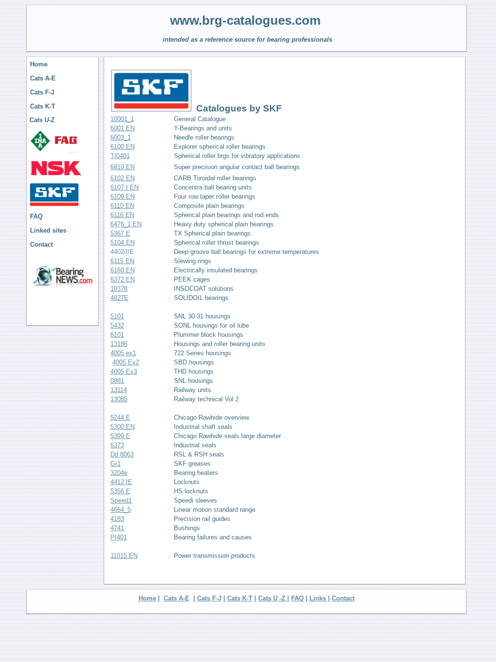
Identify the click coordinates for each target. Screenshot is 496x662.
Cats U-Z (42, 120)
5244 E (120, 417)
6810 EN (122, 167)
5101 (117, 316)
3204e (118, 472)
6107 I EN (124, 187)
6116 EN (122, 215)
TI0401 (120, 155)
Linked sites (48, 230)
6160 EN (122, 270)
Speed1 (121, 500)
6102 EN (122, 178)
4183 (117, 518)
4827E (119, 297)
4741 (117, 528)
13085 (118, 399)
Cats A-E (43, 78)
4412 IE (121, 482)
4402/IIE (122, 251)
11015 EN (124, 555)
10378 (118, 288)
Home (38, 64)
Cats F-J (42, 92)
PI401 (118, 537)
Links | (320, 598)
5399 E (120, 436)
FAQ (36, 216)
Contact (41, 244)
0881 (117, 380)
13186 (118, 343)
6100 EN (122, 146)
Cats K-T (42, 106)
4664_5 (120, 509)
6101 (117, 334)
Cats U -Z (272, 598)
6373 (117, 445)
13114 (118, 390)
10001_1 (122, 119)
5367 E (120, 233)
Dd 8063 (122, 454)
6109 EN (122, 196)
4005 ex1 (123, 353)
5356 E (120, 491)
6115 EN (122, 261)
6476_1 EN (125, 224)
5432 (117, 325)
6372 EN (122, 279)
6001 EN (122, 128)
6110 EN (122, 205)
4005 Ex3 (123, 371)
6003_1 (120, 137)
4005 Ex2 (125, 362)
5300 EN (122, 426)
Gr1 (115, 463)
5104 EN (122, 242)
